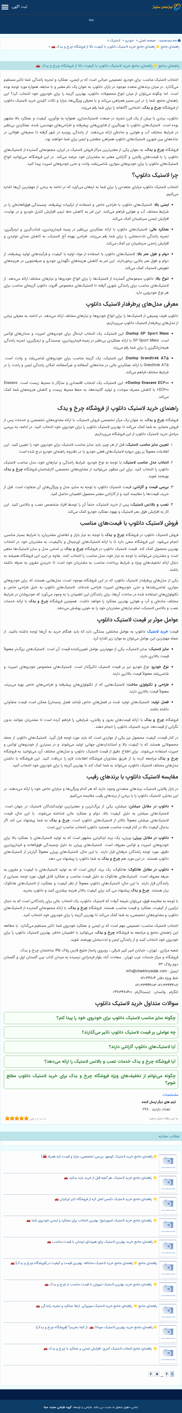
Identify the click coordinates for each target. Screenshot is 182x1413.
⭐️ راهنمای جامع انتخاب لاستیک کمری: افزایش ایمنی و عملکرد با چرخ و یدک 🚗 (100, 1348)
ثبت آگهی (19, 7)
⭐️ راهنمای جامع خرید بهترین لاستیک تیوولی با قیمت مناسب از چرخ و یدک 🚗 (100, 1284)
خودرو (129, 40)
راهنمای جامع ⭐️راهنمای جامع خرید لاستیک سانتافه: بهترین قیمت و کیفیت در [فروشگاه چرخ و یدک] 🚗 (83, 1263)
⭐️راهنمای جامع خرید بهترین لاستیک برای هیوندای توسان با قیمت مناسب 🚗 (102, 1242)
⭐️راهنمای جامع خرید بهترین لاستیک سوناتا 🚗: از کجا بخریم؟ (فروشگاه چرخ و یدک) (96, 1327)
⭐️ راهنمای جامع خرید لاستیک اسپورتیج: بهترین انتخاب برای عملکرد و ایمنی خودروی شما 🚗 (91, 1220)
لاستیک (115, 40)
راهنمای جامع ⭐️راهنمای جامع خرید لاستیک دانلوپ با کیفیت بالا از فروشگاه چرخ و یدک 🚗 (114, 47)
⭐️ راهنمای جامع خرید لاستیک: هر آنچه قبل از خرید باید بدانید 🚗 (110, 1178)
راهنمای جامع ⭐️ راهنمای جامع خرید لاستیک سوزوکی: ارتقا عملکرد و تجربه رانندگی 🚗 (96, 1306)
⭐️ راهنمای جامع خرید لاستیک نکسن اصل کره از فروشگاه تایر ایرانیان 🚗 (106, 1199)
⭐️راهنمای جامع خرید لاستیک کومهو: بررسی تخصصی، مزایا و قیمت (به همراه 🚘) (99, 1156)
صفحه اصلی (147, 40)
